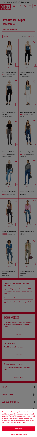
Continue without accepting (18, 434)
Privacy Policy (9, 422)
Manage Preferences (22, 420)
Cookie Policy (21, 422)
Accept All (18, 428)
